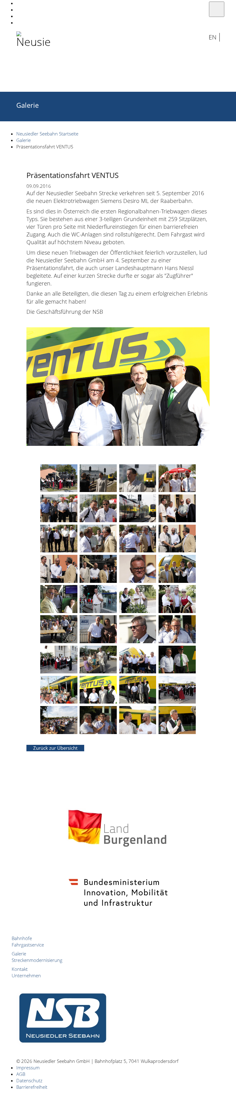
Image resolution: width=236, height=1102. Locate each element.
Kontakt (20, 969)
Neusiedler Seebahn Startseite (47, 134)
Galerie (23, 140)
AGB (20, 1074)
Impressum (28, 1067)
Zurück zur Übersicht (55, 748)
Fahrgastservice (28, 945)
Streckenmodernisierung (37, 960)
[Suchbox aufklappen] (189, 37)
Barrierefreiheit (31, 1087)
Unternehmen (26, 975)
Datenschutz (29, 1080)
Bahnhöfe (22, 938)
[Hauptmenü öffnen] (216, 9)
